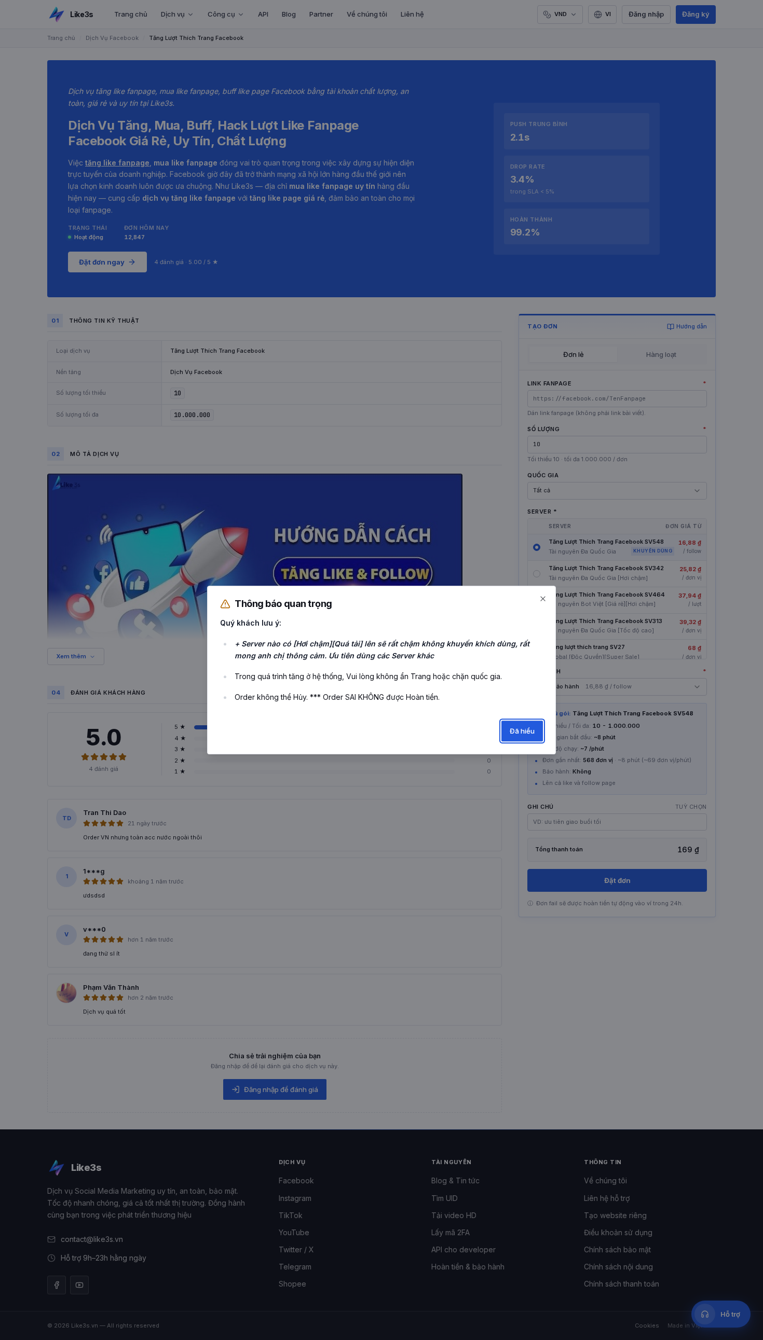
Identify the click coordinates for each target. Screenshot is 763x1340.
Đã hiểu (522, 731)
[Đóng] (543, 599)
